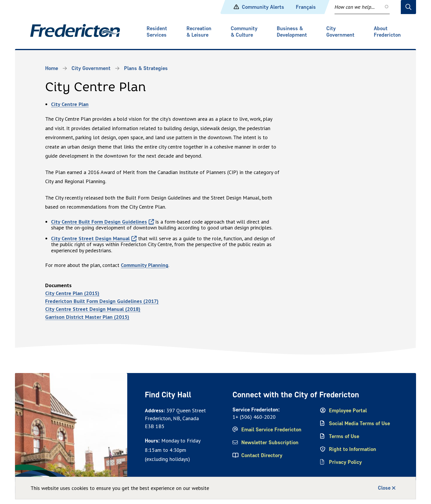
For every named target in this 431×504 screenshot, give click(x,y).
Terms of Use (344, 436)
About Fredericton (387, 31)
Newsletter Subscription (269, 442)
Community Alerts (263, 7)
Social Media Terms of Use (359, 423)
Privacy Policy (345, 462)
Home (51, 68)
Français (306, 7)
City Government (340, 31)
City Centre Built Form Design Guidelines (99, 221)
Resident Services (157, 31)
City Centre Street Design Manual (90, 238)
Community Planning (144, 265)
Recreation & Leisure (198, 31)
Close (384, 488)
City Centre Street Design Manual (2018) (92, 309)
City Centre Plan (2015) (72, 293)
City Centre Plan (70, 104)
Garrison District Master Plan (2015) (87, 317)
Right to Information (352, 449)
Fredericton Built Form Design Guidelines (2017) (102, 301)
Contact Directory (261, 455)
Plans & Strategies (146, 68)
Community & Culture (244, 31)
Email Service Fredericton (271, 429)
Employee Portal (348, 410)
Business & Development (292, 31)
